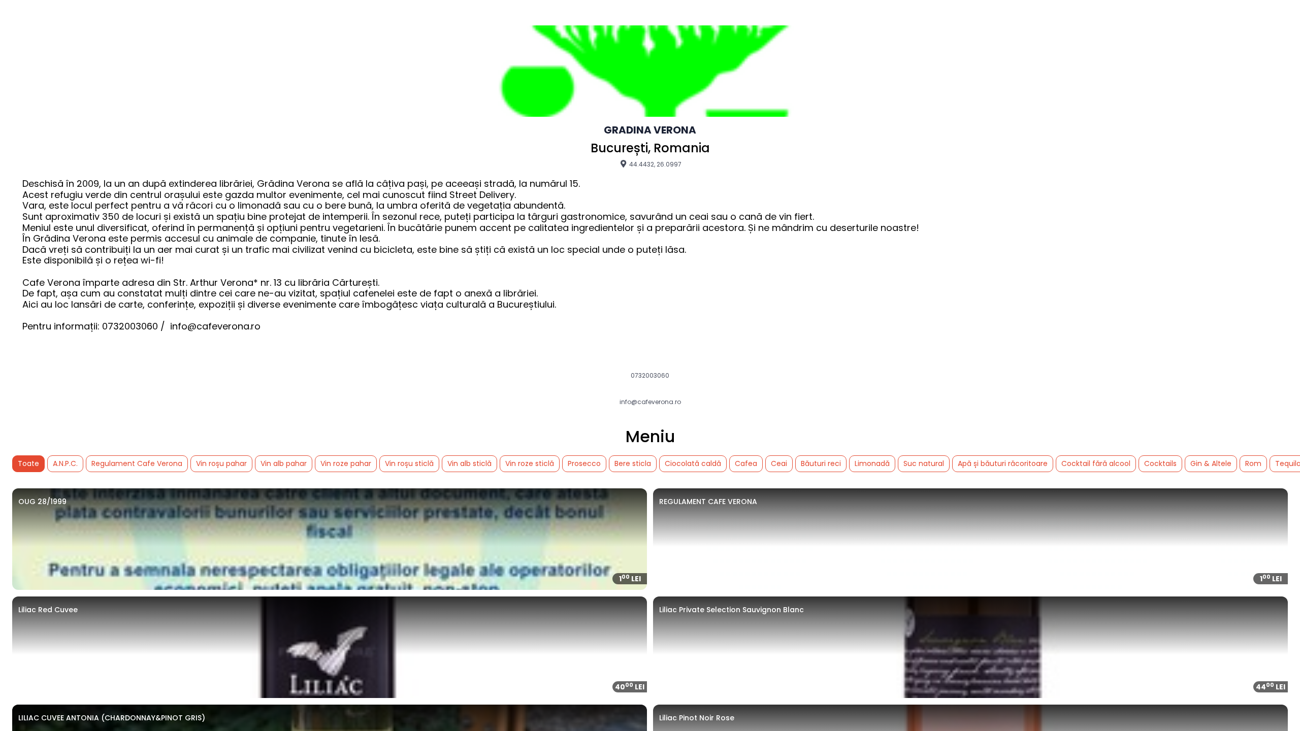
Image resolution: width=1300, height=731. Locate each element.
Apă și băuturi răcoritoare (1003, 463)
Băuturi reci (821, 463)
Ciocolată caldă (693, 463)
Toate (28, 463)
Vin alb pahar (284, 463)
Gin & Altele (1210, 463)
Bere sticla (632, 463)
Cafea (746, 463)
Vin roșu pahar (221, 463)
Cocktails (1160, 463)
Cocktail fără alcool (1095, 463)
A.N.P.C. (65, 463)
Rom (1253, 463)
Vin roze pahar (345, 463)
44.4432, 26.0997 (654, 164)
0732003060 (650, 375)
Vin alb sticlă (469, 463)
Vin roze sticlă (529, 463)
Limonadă (872, 463)
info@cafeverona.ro (650, 402)
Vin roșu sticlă (409, 463)
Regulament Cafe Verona (136, 463)
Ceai (779, 463)
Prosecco (584, 463)
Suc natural (923, 463)
